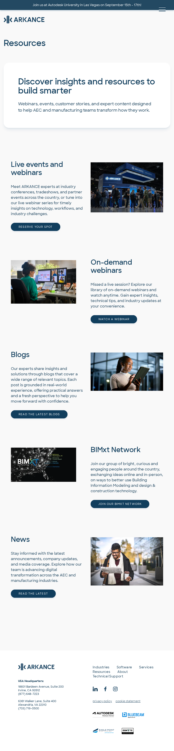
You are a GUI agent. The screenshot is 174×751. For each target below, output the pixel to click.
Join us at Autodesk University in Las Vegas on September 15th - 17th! (87, 5)
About (122, 672)
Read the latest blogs (39, 414)
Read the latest (33, 593)
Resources (101, 672)
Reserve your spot (36, 227)
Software (124, 667)
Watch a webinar (113, 319)
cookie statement (128, 701)
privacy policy (102, 701)
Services (146, 667)
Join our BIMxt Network (120, 504)
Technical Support (108, 676)
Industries (101, 667)
